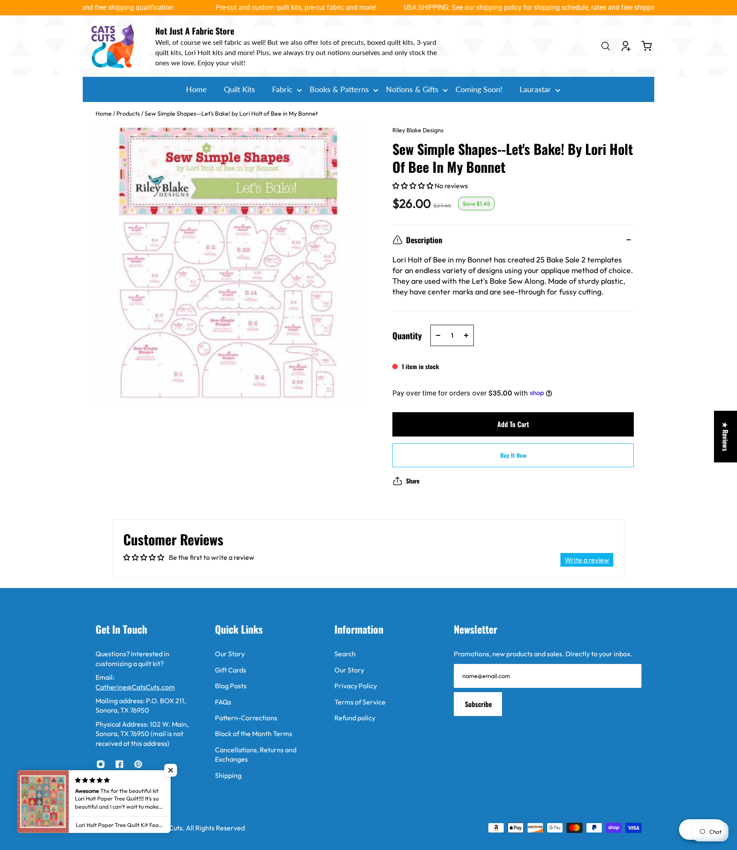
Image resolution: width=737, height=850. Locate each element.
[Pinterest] (138, 764)
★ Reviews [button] (725, 436)
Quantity (407, 335)
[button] (413, 185)
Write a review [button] (587, 560)
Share (413, 480)
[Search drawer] (605, 46)
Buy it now (513, 455)
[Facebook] (119, 764)
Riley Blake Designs (418, 130)
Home (104, 113)
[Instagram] (100, 764)
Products (128, 113)
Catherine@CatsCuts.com (135, 687)
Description (424, 239)
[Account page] (626, 46)
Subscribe (478, 704)
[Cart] (646, 46)
